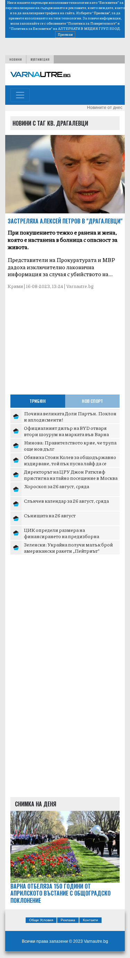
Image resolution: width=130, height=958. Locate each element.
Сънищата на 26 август (50, 515)
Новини (15, 59)
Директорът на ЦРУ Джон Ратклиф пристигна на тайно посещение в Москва (71, 474)
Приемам (65, 34)
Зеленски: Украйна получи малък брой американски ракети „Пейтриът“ (68, 547)
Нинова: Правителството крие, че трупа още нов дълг (70, 445)
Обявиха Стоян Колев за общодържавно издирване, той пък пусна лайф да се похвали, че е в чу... (70, 463)
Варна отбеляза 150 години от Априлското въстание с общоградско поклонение (60, 893)
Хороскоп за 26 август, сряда (56, 486)
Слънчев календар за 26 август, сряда (66, 500)
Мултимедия (40, 59)
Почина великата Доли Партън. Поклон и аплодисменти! (70, 416)
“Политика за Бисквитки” (30, 28)
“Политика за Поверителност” (92, 23)
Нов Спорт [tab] (92, 401)
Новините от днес (104, 107)
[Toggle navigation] (20, 95)
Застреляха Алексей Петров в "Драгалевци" (65, 221)
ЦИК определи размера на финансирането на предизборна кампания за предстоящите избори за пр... (67, 539)
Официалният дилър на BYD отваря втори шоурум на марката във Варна (66, 431)
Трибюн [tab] (37, 401)
